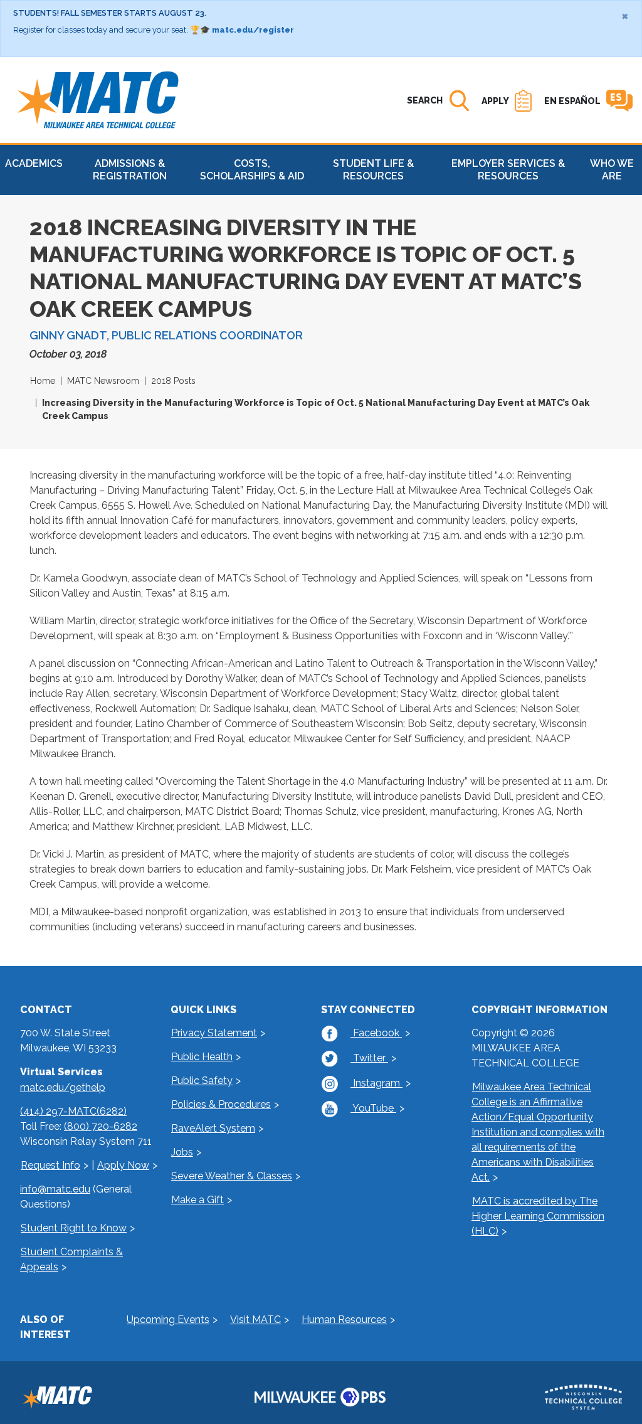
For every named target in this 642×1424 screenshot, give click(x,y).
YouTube (373, 1108)
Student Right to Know (74, 1228)
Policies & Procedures (221, 1104)
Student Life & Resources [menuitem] (373, 169)
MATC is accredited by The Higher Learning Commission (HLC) (537, 1216)
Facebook (376, 1033)
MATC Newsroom (103, 381)
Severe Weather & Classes (231, 1176)
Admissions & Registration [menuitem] (130, 169)
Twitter (369, 1058)
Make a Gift (197, 1200)
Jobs (182, 1152)
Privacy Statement (214, 1033)
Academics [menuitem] (34, 163)
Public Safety (202, 1081)
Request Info (50, 1165)
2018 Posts (173, 381)
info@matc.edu (55, 1189)
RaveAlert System (213, 1128)
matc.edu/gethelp (62, 1087)
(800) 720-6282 (100, 1126)
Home (42, 381)
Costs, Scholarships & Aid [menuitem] (252, 169)
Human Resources (344, 1320)
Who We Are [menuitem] (612, 169)
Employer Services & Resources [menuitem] (508, 169)
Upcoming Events (168, 1320)
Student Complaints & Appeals (71, 1259)
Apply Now (123, 1165)
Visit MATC (255, 1320)
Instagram (376, 1083)
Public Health (202, 1057)
